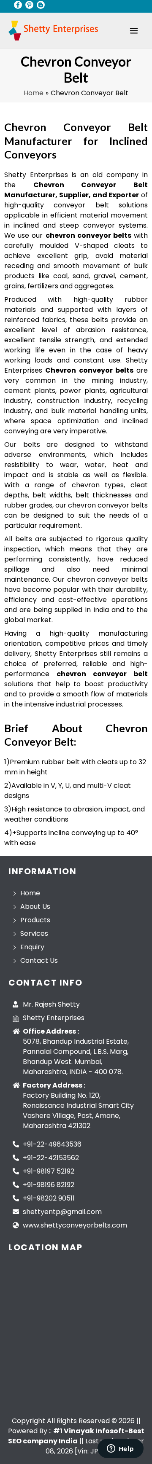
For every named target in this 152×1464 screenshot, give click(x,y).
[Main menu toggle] (134, 30)
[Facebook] (18, 5)
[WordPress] (41, 5)
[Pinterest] (29, 5)
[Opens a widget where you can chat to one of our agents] (120, 1449)
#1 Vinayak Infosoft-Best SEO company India (76, 1436)
